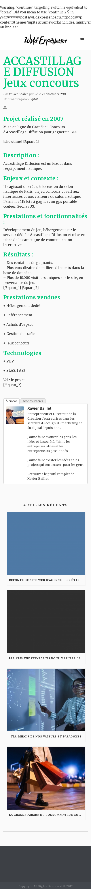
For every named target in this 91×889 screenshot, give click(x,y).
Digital (33, 99)
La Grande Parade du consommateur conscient (47, 814)
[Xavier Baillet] (15, 415)
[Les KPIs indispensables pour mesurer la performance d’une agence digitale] (46, 621)
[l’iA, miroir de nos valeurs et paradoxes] (46, 700)
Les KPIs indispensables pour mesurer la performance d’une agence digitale (47, 658)
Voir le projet (14, 380)
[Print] (7, 108)
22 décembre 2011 (54, 94)
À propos (11, 401)
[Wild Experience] (45, 40)
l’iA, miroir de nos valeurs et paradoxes (46, 736)
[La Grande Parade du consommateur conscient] (46, 778)
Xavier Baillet (18, 94)
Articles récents (33, 401)
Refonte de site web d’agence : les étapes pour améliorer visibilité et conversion (47, 580)
